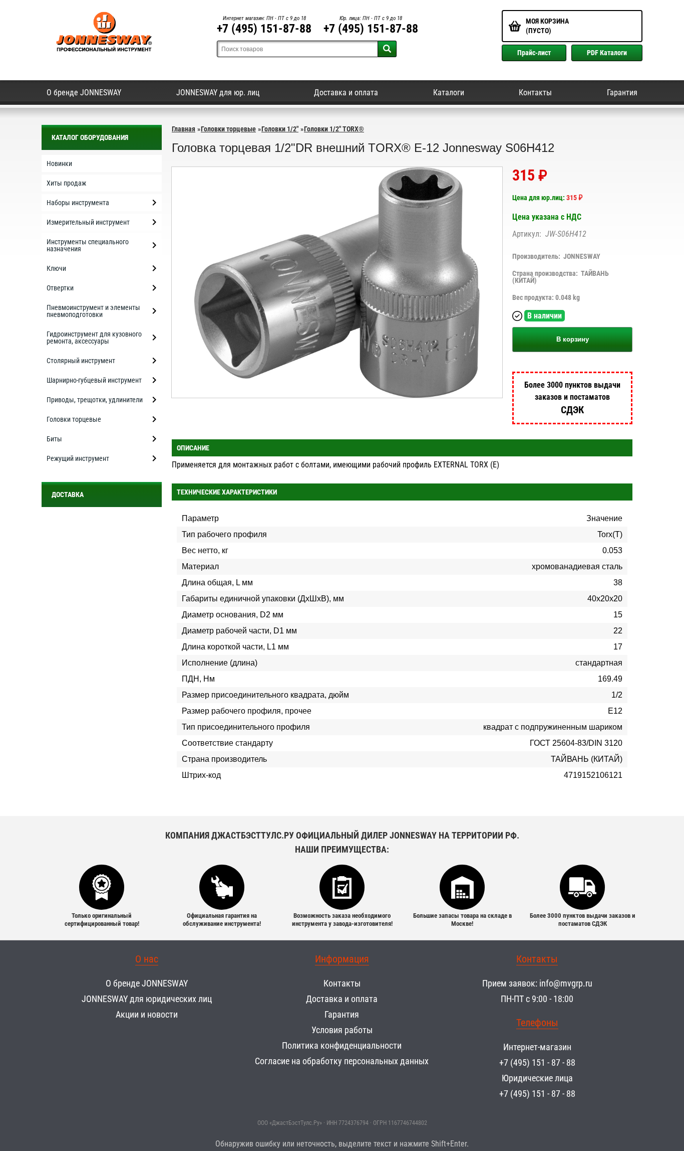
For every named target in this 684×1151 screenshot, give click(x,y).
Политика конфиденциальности (342, 1045)
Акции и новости (147, 1014)
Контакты (535, 92)
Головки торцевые (228, 129)
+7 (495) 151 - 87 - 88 (537, 1062)
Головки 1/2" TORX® (334, 129)
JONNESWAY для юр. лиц (217, 92)
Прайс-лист (534, 53)
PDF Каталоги (607, 53)
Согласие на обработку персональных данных (342, 1061)
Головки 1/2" (279, 129)
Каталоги (448, 92)
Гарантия (622, 92)
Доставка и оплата (346, 92)
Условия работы (342, 1030)
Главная (183, 129)
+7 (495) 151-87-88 (264, 29)
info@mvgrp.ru (565, 983)
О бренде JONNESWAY (84, 92)
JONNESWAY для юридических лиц (147, 999)
